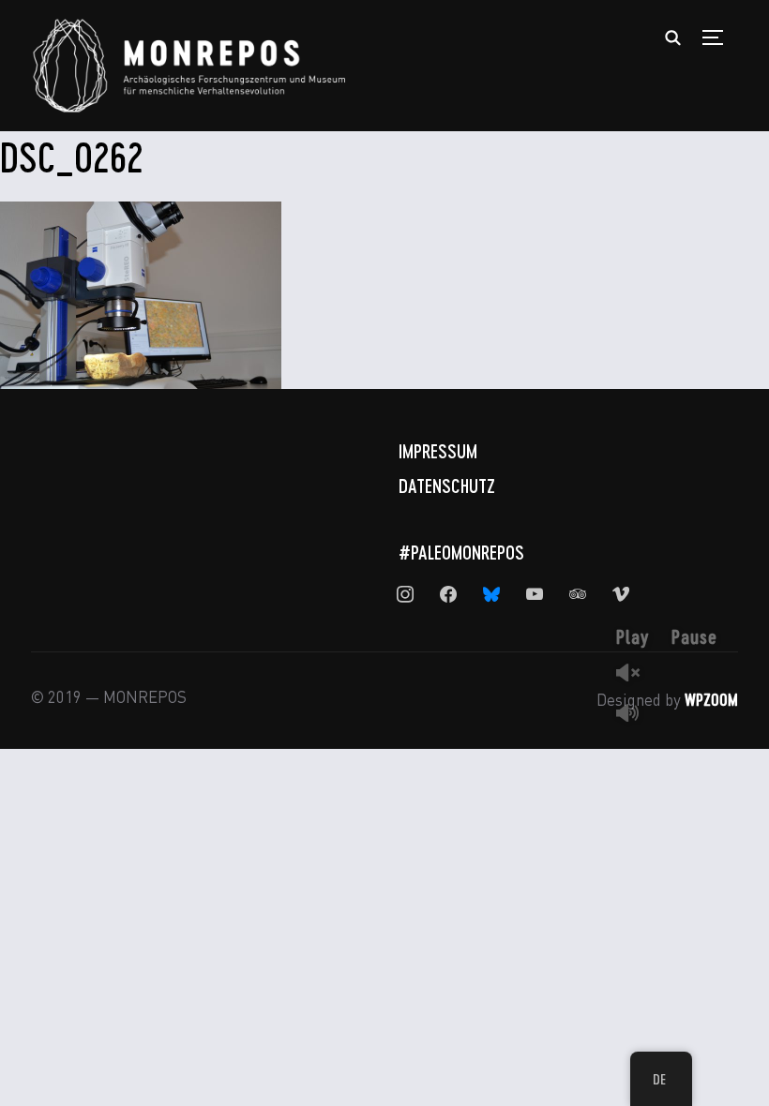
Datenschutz (447, 485)
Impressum (438, 451)
